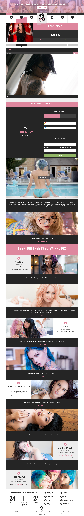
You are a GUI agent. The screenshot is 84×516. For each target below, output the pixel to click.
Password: (47, 147)
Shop (72, 20)
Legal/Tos (17, 513)
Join (11, 20)
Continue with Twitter (60, 127)
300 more (65, 457)
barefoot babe (37, 99)
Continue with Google (60, 123)
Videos (62, 20)
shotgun (55, 25)
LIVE (68, 511)
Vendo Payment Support (65, 513)
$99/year (51, 115)
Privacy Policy (23, 513)
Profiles (22, 20)
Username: (63, 141)
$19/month (68, 115)
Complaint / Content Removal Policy (53, 513)
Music (65, 455)
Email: (45, 141)
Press (64, 511)
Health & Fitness (69, 455)
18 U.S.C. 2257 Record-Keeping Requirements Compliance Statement (38, 513)
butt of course (45, 99)
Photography (59, 457)
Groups (31, 20)
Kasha (17, 484)
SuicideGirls (42, 13)
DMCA (19, 513)
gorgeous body (11, 99)
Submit (60, 155)
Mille (24, 484)
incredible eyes (29, 99)
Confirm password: (65, 147)
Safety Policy (27, 513)
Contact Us (59, 513)
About (58, 511)
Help (52, 511)
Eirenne (20, 484)
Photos (52, 20)
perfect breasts (20, 99)
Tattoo (62, 455)
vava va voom (53, 99)
